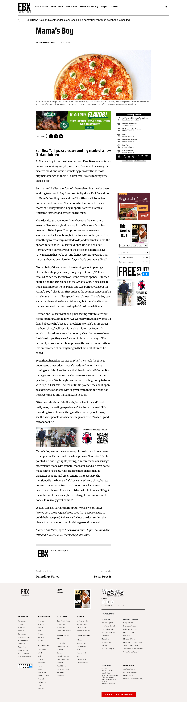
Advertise (21, 627)
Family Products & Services (63, 661)
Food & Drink (61, 666)
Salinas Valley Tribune (130, 645)
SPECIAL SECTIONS (83, 635)
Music (40, 669)
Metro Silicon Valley (108, 629)
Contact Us (22, 634)
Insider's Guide (81, 646)
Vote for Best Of (23, 653)
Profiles (40, 640)
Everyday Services (63, 656)
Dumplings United (48, 576)
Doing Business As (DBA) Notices (110, 680)
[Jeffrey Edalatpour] (43, 553)
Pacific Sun (105, 636)
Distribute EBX (23, 650)
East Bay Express (107, 623)
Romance (60, 676)
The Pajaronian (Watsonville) (133, 649)
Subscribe (21, 624)
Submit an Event (82, 627)
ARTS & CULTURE (44, 645)
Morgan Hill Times (129, 639)
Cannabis (41, 624)
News (39, 631)
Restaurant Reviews (64, 631)
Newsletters (22, 621)
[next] (23, 20)
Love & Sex (41, 663)
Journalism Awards (129, 672)
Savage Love (42, 672)
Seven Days (41, 637)
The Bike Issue (81, 659)
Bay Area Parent (107, 642)
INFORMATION (23, 617)
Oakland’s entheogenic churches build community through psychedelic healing (84, 19)
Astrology (41, 653)
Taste (78, 656)
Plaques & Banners (24, 657)
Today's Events (81, 624)
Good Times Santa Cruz (109, 626)
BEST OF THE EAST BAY (64, 637)
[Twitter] (56, 136)
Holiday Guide (81, 643)
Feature (40, 627)
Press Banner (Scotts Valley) (132, 642)
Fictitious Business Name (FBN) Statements (110, 676)
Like (146, 253)
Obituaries (21, 644)
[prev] (19, 20)
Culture (40, 659)
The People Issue (82, 663)
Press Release (22, 640)
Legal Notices (106, 673)
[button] (166, 7)
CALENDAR (80, 617)
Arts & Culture (61, 643)
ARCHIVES (60, 591)
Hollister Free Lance (129, 629)
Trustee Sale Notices (108, 684)
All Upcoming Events (83, 621)
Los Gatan (126, 636)
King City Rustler (128, 632)
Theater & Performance (42, 680)
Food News (61, 624)
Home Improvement (63, 669)
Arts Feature (42, 650)
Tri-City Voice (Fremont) (131, 652)
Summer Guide (81, 653)
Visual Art (41, 689)
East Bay (104, 645)
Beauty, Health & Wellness (62, 648)
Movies (40, 666)
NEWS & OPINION (44, 617)
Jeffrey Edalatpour (46, 42)
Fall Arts (79, 640)
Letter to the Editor (24, 637)
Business (41, 621)
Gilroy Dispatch (128, 623)
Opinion (40, 634)
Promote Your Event (83, 631)
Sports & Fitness (43, 676)
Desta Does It (102, 576)
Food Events (61, 627)
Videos (40, 685)
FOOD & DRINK (62, 617)
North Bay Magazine (108, 649)
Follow (145, 257)
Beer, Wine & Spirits (63, 621)
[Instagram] (108, 602)
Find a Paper (22, 647)
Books (40, 656)
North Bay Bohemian (108, 632)
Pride (78, 650)
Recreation (60, 672)
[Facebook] (51, 136)
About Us (21, 631)
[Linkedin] (61, 136)
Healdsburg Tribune (129, 626)
